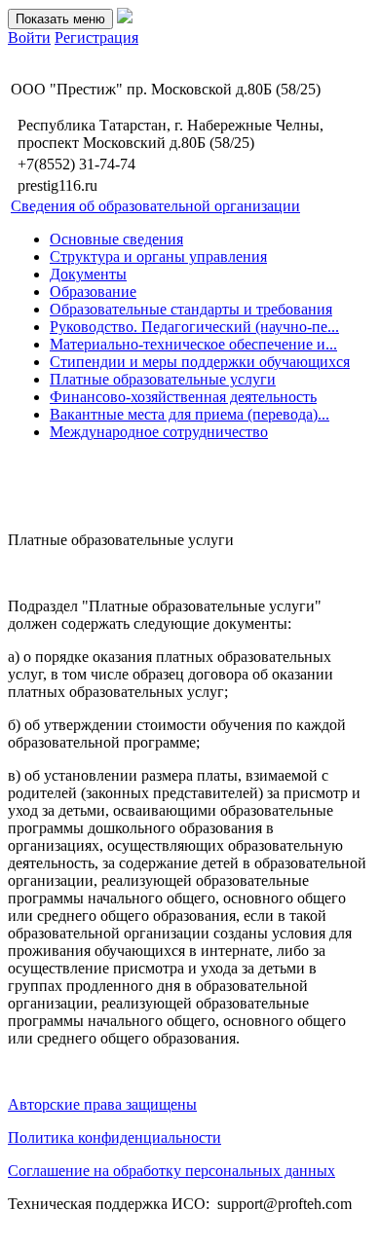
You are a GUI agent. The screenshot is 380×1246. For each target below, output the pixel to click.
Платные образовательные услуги (163, 379)
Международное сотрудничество (159, 431)
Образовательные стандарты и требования (191, 309)
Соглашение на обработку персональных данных (171, 1170)
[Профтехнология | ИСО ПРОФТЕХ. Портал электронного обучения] (125, 18)
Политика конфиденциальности (114, 1137)
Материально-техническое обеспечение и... (193, 344)
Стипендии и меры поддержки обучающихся (200, 361)
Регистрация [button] (96, 37)
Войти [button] (29, 37)
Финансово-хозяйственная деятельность (183, 396)
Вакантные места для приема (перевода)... (189, 414)
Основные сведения (116, 239)
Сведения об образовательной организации (155, 206)
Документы (88, 274)
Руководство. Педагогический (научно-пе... (194, 326)
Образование (93, 291)
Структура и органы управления (158, 256)
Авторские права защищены (102, 1104)
